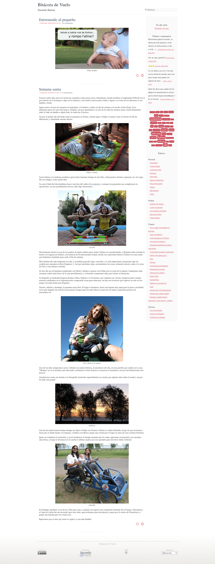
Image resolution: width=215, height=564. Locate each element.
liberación (156, 130)
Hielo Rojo (153, 177)
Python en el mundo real (158, 283)
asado (157, 112)
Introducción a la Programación (160, 290)
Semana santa (50, 89)
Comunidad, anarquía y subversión (162, 252)
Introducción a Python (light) (159, 293)
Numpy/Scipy (154, 280)
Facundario (154, 163)
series (155, 141)
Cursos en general (156, 207)
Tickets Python (155, 218)
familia (167, 122)
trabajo (172, 141)
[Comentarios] (137, 76)
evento (163, 122)
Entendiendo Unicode (157, 269)
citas (156, 115)
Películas (153, 173)
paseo (171, 130)
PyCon (153, 138)
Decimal (153, 262)
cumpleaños (166, 119)
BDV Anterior (154, 190)
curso (172, 119)
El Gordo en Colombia (157, 317)
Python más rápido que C (158, 255)
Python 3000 (154, 276)
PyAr (164, 134)
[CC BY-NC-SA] (42, 553)
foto (152, 126)
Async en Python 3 (156, 234)
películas (156, 133)
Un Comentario (67, 23)
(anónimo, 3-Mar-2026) (161, 66)
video (170, 145)
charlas (171, 112)
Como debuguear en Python (159, 238)
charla (166, 112)
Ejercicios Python (156, 214)
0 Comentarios (67, 93)
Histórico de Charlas (157, 204)
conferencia (155, 119)
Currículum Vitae (155, 170)
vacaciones (159, 145)
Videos (152, 187)
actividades (152, 112)
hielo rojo (167, 126)
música (164, 130)
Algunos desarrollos (156, 180)
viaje (165, 145)
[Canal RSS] (126, 553)
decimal (159, 122)
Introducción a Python (157, 273)
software (161, 141)
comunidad (166, 115)
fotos (156, 126)
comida (161, 115)
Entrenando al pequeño (57, 19)
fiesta (171, 122)
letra (150, 130)
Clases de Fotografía (157, 314)
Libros (152, 194)
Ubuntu (153, 145)
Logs (151, 287)
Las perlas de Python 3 (157, 241)
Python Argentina (169, 137)
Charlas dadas (155, 166)
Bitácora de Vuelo (54, 4)
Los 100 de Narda (156, 310)
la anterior (95, 184)
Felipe (161, 126)
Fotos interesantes (156, 183)
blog (161, 112)
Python (161, 137)
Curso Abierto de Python (158, 211)
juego (172, 126)
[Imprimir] (142, 76)
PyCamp (169, 134)
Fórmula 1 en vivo (162, 28)
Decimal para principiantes (159, 266)
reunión (151, 141)
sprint (167, 141)
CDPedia (154, 123)
